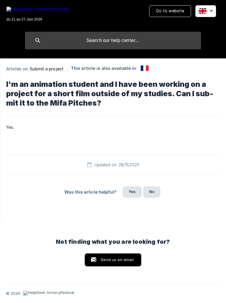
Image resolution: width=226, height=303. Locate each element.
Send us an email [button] (117, 259)
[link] (145, 68)
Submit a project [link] (47, 68)
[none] (37, 14)
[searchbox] (113, 40)
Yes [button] (132, 191)
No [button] (151, 191)
